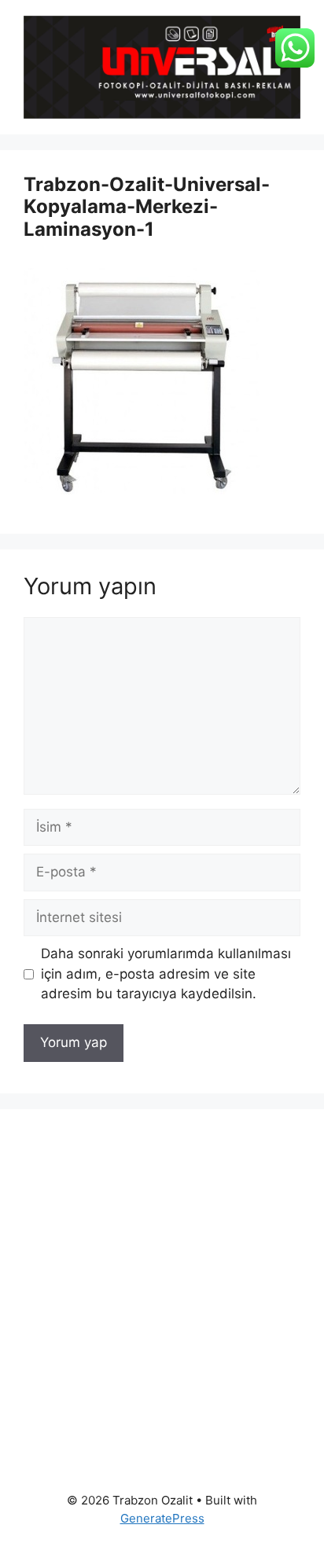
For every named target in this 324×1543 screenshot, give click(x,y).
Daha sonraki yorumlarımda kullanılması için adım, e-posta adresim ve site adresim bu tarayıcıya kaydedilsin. (166, 973)
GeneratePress (162, 1518)
